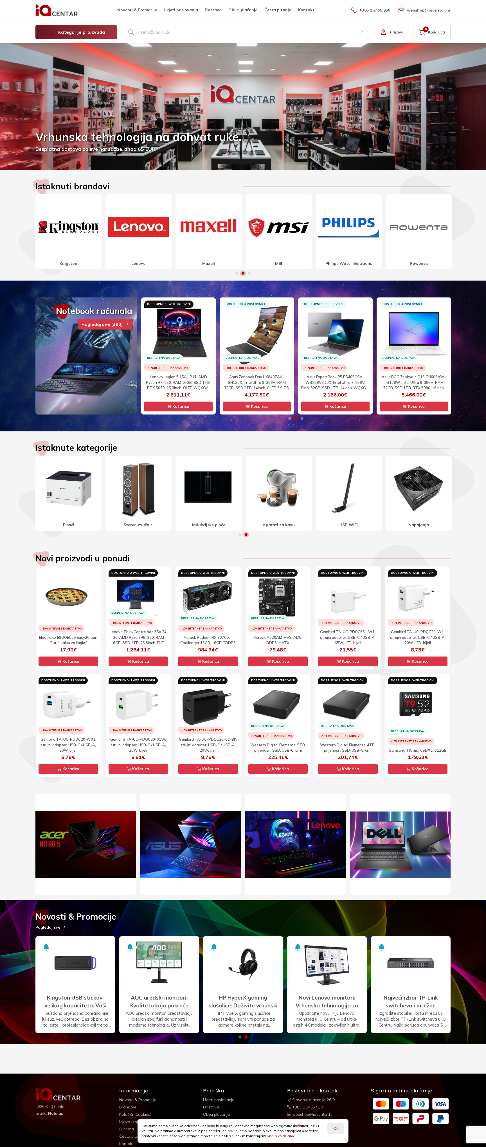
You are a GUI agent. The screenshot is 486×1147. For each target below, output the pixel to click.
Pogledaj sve (48, 927)
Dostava (213, 9)
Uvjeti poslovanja (181, 9)
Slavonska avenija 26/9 (313, 1099)
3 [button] (249, 273)
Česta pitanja (277, 9)
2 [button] (243, 273)
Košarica (180, 406)
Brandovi (127, 1107)
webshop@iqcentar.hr (429, 10)
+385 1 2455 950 (374, 10)
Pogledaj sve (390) (103, 324)
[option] (243, 106)
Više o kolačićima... (282, 1136)
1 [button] (236, 273)
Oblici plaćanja (243, 9)
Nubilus (55, 1113)
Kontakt (306, 9)
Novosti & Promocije (137, 9)
